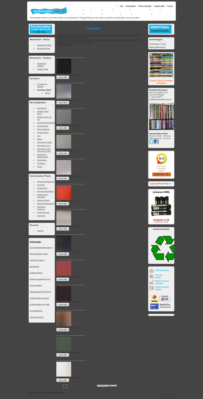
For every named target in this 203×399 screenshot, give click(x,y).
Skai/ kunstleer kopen (39, 254)
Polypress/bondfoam (45, 191)
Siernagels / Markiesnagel (42, 156)
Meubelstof (34, 267)
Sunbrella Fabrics (37, 260)
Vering (39, 167)
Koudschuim (42, 188)
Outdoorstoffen (36, 273)
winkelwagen (169, 394)
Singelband (42, 160)
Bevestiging (42, 108)
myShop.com (112, 386)
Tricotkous (41, 163)
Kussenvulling (43, 133)
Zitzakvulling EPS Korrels (40, 292)
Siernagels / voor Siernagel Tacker (44, 150)
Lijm (39, 136)
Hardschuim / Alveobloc (42, 196)
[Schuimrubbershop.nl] (160, 185)
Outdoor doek (42, 69)
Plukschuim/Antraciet (45, 204)
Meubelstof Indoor (44, 45)
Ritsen (39, 139)
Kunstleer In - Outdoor (42, 85)
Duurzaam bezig (36, 317)
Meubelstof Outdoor (41, 65)
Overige (40, 231)
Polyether (41, 185)
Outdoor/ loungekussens (40, 279)
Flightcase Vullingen (41, 208)
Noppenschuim (43, 200)
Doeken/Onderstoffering (45, 123)
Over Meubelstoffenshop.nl (41, 248)
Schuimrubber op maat (39, 298)
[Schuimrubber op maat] (41, 33)
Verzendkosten (36, 311)
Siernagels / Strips (44, 142)
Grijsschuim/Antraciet (45, 182)
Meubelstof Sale (43, 48)
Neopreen (41, 216)
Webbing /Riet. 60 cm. (44, 118)
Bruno (47, 93)
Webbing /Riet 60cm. (43, 113)
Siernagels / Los (43, 146)
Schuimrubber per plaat (40, 304)
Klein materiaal (43, 129)
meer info (63, 77)
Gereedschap (42, 126)
